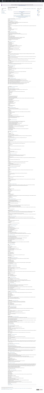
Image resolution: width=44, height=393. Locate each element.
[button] (1, 2)
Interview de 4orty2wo (23, 17)
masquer (5, 8)
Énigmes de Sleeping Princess (26, 15)
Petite (38, 10)
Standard (39, 11)
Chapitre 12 (22, 14)
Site (18, 17)
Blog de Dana (15, 15)
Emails (22, 15)
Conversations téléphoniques (18, 15)
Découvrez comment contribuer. (22, 5)
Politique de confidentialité (3, 389)
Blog (20, 17)
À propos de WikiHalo (8, 389)
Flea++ (29, 15)
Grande (39, 12)
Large (38, 15)
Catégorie (9, 384)
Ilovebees (11, 384)
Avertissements (11, 389)
